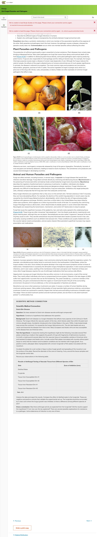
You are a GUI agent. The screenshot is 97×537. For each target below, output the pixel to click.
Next (88, 521)
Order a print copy (22, 528)
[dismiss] (94, 22)
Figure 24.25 (21, 56)
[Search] (65, 17)
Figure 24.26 (18, 212)
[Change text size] (92, 17)
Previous (18, 521)
